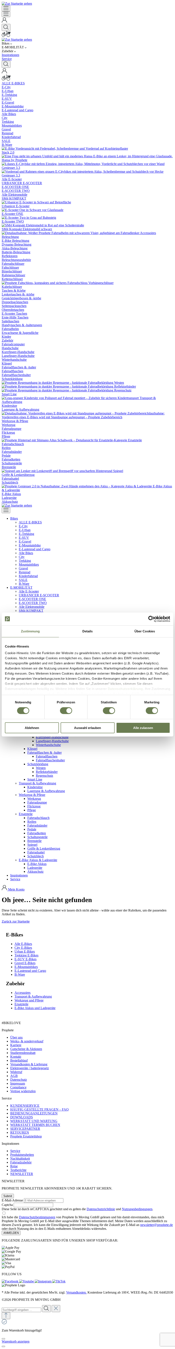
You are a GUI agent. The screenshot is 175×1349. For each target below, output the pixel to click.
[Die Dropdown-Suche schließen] (56, 1308)
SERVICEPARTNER (25, 1128)
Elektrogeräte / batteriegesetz (29, 1068)
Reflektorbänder (47, 772)
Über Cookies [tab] (144, 631)
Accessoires (23, 992)
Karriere (15, 1045)
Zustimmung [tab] (30, 631)
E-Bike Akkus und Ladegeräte (35, 1008)
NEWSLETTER (21, 1174)
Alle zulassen (143, 728)
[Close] (3, 1338)
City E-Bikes (23, 947)
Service (15, 1151)
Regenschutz (44, 775)
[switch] (66, 710)
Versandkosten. (76, 1292)
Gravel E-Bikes (25, 963)
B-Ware (20, 974)
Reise (14, 1166)
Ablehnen (32, 728)
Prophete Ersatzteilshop (26, 1136)
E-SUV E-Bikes (25, 959)
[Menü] (6, 8)
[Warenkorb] (6, 36)
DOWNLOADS (21, 1117)
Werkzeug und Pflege (29, 1000)
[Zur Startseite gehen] (17, 3)
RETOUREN (19, 1132)
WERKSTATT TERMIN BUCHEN (35, 1125)
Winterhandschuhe (48, 745)
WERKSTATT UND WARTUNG (33, 1121)
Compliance (18, 1087)
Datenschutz (18, 1079)
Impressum (17, 1083)
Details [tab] (87, 631)
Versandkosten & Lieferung (28, 1064)
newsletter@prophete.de (156, 1225)
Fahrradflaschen (46, 756)
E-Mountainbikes (26, 967)
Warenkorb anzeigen (15, 1341)
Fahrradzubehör (21, 1162)
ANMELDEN (11, 1233)
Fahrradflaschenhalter (50, 760)
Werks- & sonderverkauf (26, 1041)
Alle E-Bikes (23, 944)
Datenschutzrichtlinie (101, 1209)
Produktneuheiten (22, 1154)
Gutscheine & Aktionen (26, 1049)
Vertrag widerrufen (23, 1091)
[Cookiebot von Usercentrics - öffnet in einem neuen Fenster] (151, 619)
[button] (14, 518)
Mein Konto (16, 889)
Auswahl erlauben (87, 728)
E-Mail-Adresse (12, 1200)
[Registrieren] (4, 22)
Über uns (16, 1037)
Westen (41, 768)
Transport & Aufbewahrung (33, 996)
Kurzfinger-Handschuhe (52, 737)
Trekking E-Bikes (26, 955)
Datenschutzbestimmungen (37, 1217)
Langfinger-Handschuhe (52, 741)
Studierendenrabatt (22, 1053)
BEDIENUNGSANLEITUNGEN (34, 1113)
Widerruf (16, 1072)
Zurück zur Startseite (16, 921)
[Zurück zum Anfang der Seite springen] (6, 1315)
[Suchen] (6, 27)
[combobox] (21, 1310)
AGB (14, 1076)
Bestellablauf (19, 1060)
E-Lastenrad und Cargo (30, 970)
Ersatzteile (21, 1004)
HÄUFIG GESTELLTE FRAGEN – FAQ (39, 1109)
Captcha (7, 1205)
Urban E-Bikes (25, 951)
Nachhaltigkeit (20, 1158)
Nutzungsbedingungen (137, 1209)
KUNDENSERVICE (24, 1105)
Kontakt (15, 1056)
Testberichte (18, 1170)
